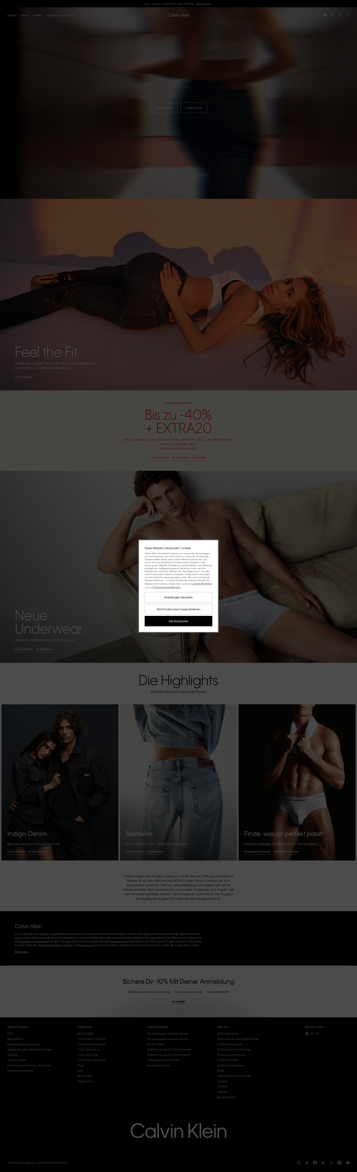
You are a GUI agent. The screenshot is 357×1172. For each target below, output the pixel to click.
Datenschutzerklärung (166, 587)
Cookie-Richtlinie (201, 583)
